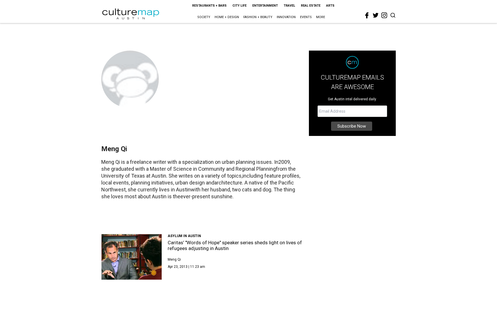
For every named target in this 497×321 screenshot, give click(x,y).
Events (306, 17)
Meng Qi (174, 259)
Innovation (286, 17)
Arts (330, 5)
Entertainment (265, 5)
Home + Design (227, 17)
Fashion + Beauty (257, 17)
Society (203, 17)
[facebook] (367, 15)
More (320, 17)
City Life (239, 5)
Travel (289, 5)
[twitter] (376, 15)
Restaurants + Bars (209, 5)
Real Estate (310, 5)
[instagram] (384, 15)
